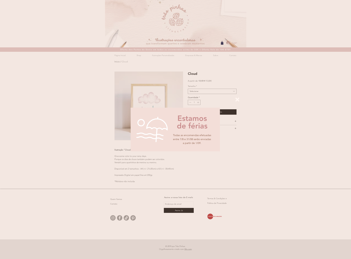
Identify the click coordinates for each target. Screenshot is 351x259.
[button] (237, 100)
